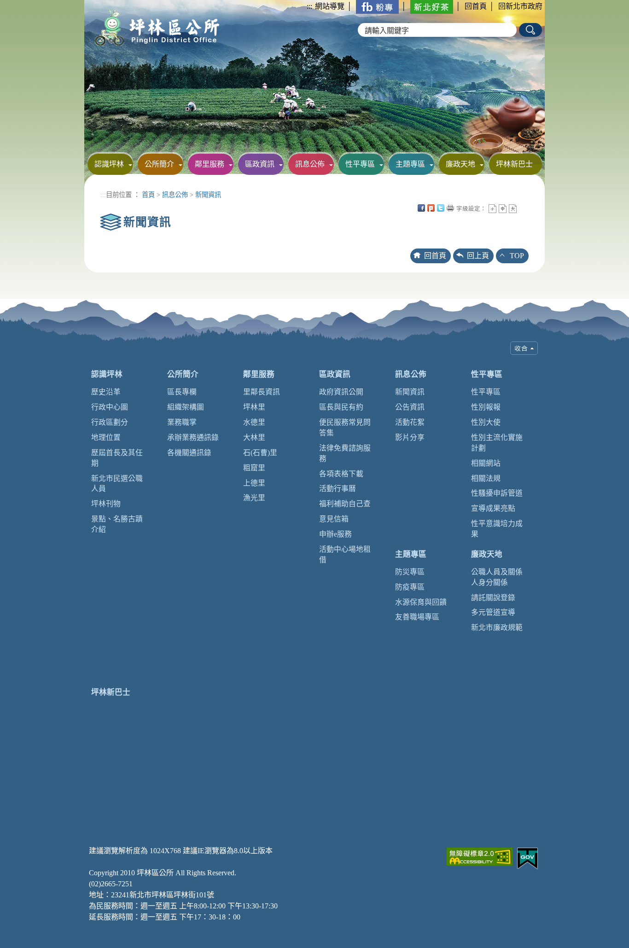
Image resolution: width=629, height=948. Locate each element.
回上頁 (478, 256)
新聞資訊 (208, 194)
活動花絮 (410, 422)
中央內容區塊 (522, 208)
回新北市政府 (520, 6)
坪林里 (254, 407)
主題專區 (410, 164)
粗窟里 (254, 468)
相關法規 (486, 478)
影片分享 (410, 437)
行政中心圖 (109, 407)
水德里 (254, 422)
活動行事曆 (337, 488)
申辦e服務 (335, 534)
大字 (513, 208)
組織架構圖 (185, 407)
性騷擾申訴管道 (497, 493)
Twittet (440, 208)
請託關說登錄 (493, 597)
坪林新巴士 (514, 164)
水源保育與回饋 (421, 602)
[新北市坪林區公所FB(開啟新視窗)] (377, 6)
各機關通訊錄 (189, 453)
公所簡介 (159, 164)
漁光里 (254, 498)
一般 (503, 208)
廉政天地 (460, 164)
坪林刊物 (106, 504)
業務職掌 (182, 422)
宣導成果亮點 (493, 508)
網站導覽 (329, 6)
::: (309, 6)
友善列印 (450, 208)
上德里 (254, 483)
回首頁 (476, 6)
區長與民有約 (341, 407)
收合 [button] (524, 348)
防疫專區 (410, 587)
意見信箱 (334, 519)
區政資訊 (259, 164)
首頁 (148, 194)
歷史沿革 (106, 392)
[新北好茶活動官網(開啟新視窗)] (431, 6)
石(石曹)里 (260, 453)
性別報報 (486, 407)
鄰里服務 (209, 164)
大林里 (254, 437)
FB (421, 208)
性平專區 (360, 164)
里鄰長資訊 (261, 392)
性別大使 (486, 422)
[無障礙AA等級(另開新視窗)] (480, 856)
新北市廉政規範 (497, 627)
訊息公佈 (310, 164)
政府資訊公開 (341, 392)
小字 (492, 208)
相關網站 (486, 463)
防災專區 (410, 572)
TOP (517, 256)
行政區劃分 (109, 422)
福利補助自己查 (345, 504)
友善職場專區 (417, 617)
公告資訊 (410, 407)
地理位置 (106, 437)
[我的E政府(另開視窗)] (527, 857)
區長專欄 (182, 392)
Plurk (431, 208)
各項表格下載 (341, 474)
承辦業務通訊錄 (193, 437)
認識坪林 (109, 164)
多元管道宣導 (493, 612)
